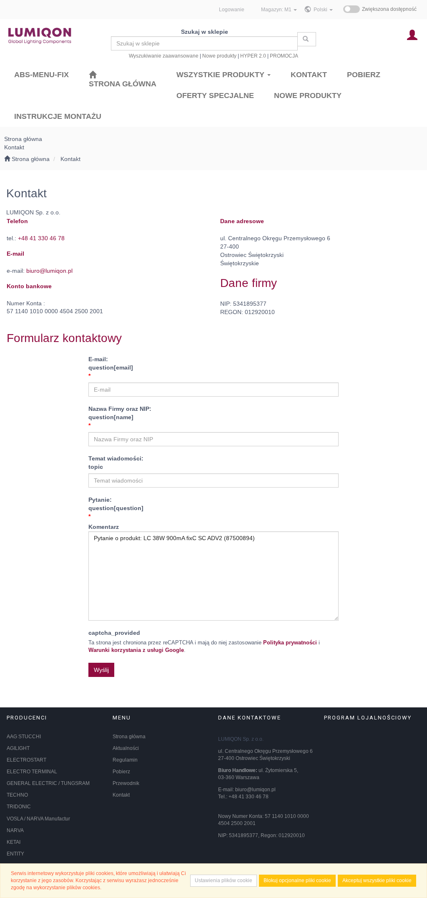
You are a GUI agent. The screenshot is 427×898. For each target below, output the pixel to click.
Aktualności (126, 748)
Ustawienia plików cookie (223, 880)
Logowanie (231, 9)
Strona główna (129, 737)
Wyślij (101, 670)
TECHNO (17, 795)
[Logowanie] (412, 34)
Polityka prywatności (290, 643)
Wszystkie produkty (221, 74)
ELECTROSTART (26, 760)
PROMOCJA (284, 55)
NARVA (15, 830)
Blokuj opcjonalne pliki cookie (297, 880)
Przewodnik (126, 783)
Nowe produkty (219, 55)
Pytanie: (115, 503)
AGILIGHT (18, 748)
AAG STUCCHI (24, 737)
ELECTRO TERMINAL (32, 772)
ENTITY (15, 854)
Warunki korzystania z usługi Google (136, 650)
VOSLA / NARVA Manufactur (38, 819)
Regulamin (125, 760)
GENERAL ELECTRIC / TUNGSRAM (48, 783)
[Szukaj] (306, 39)
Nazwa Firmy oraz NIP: (119, 412)
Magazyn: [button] (276, 9)
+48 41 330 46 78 (41, 238)
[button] (323, 9)
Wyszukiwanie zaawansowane (163, 55)
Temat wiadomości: (115, 462)
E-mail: (110, 363)
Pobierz (121, 772)
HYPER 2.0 (253, 55)
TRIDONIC (19, 807)
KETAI (13, 842)
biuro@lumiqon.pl (49, 270)
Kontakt (70, 159)
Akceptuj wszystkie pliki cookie (377, 880)
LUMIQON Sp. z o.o (240, 739)
